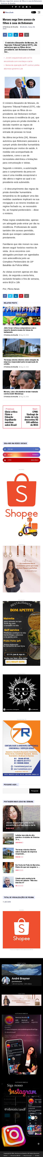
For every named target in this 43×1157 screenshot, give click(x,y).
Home (5, 1155)
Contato (37, 1155)
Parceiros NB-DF (15, 1155)
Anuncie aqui (28, 1155)
